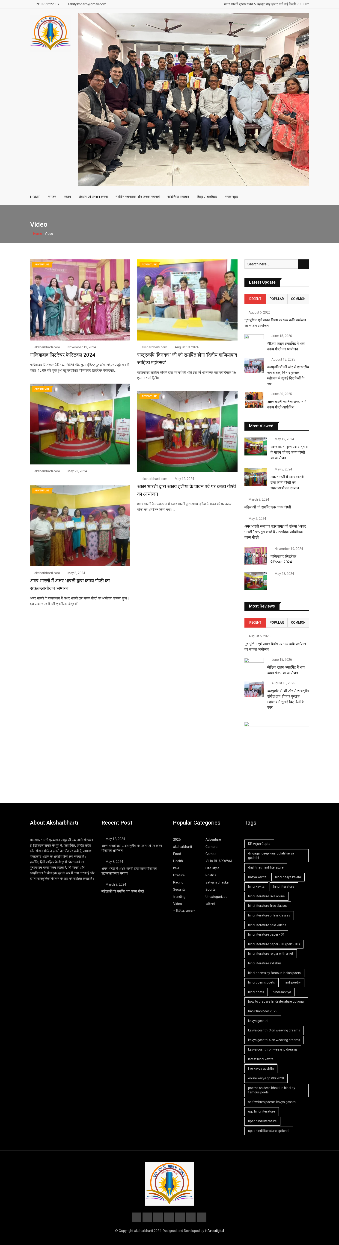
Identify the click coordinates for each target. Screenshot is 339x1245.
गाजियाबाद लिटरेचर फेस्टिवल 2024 (62, 355)
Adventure (213, 839)
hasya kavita (257, 877)
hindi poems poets (261, 982)
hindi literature (283, 886)
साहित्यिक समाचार (178, 197)
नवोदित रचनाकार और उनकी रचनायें (138, 197)
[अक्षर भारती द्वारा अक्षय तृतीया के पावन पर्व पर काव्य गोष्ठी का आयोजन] (255, 446)
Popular (277, 299)
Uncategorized (216, 897)
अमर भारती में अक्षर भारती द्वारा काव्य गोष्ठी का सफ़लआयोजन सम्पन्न (287, 482)
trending (179, 897)
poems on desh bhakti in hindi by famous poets (271, 1090)
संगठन (52, 197)
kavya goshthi (258, 1021)
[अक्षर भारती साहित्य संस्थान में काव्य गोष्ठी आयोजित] (254, 400)
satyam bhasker (217, 882)
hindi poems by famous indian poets (274, 973)
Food (177, 854)
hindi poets (256, 992)
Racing (178, 882)
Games (210, 854)
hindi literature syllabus (265, 963)
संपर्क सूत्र (231, 197)
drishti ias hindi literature (266, 867)
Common (298, 299)
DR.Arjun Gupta (259, 844)
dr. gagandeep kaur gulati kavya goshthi (271, 856)
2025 (177, 839)
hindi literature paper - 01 (266, 934)
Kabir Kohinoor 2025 (262, 1011)
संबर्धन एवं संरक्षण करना (93, 197)
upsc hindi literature (262, 1121)
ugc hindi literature (261, 1111)
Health (178, 861)
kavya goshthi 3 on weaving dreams (274, 1030)
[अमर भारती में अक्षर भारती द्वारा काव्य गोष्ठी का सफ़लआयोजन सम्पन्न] (255, 477)
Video (177, 904)
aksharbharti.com (47, 347)
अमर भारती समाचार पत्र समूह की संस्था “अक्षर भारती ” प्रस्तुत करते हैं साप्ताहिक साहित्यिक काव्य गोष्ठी (275, 532)
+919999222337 (47, 4)
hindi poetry (292, 982)
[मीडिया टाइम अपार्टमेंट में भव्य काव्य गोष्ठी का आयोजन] (254, 342)
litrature (179, 875)
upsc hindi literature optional (268, 1131)
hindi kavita (256, 886)
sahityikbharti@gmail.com (87, 4)
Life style (212, 868)
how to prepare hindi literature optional (276, 1001)
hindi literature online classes (269, 915)
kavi (176, 868)
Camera (211, 847)
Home (37, 233)
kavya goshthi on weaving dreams (272, 1049)
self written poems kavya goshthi (272, 1102)
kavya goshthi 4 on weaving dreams (274, 1040)
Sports (210, 889)
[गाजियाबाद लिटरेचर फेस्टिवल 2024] (255, 556)
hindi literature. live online (266, 896)
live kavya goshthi (261, 1068)
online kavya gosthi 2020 (266, 1078)
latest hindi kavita (261, 1059)
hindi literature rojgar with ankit (270, 953)
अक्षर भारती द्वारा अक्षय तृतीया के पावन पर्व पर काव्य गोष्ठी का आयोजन (290, 452)
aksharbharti (182, 847)
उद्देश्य (67, 197)
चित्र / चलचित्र (207, 197)
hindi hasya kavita (288, 877)
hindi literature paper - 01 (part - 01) (274, 944)
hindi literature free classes (268, 905)
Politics (211, 875)
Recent (255, 299)
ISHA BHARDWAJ (218, 861)
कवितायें (210, 904)
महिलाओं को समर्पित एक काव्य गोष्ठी (267, 507)
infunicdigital (214, 1231)
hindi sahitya (282, 992)
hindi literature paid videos (267, 925)
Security (179, 889)
